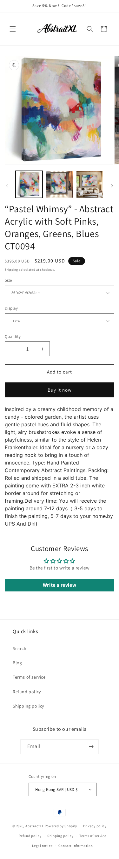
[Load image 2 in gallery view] (59, 184)
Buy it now (60, 390)
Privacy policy (95, 826)
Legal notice (42, 845)
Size (8, 280)
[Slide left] (7, 186)
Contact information (75, 845)
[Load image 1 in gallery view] (29, 184)
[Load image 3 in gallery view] (89, 184)
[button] (13, 29)
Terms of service (29, 677)
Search (20, 648)
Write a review (59, 585)
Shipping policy (28, 706)
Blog (17, 663)
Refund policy (27, 692)
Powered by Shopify (61, 826)
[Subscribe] (91, 746)
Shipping (11, 270)
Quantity (13, 336)
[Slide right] (112, 186)
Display (11, 308)
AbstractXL (34, 826)
